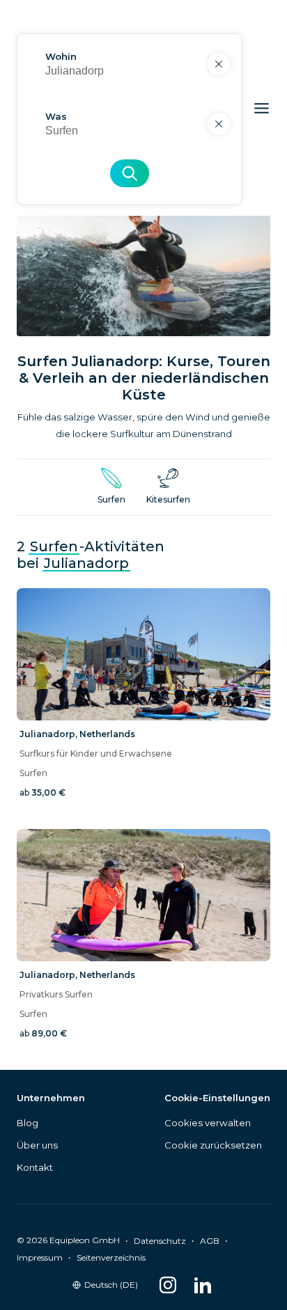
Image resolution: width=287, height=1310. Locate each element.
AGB (209, 1241)
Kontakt (35, 1167)
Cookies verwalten (207, 1122)
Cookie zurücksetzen (213, 1145)
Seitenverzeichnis (111, 1257)
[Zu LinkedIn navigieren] (203, 1285)
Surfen (54, 546)
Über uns (37, 1145)
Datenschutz (160, 1241)
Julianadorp (86, 563)
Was (56, 116)
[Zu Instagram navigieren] (168, 1285)
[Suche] (129, 173)
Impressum (40, 1257)
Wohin (61, 56)
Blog (27, 1122)
